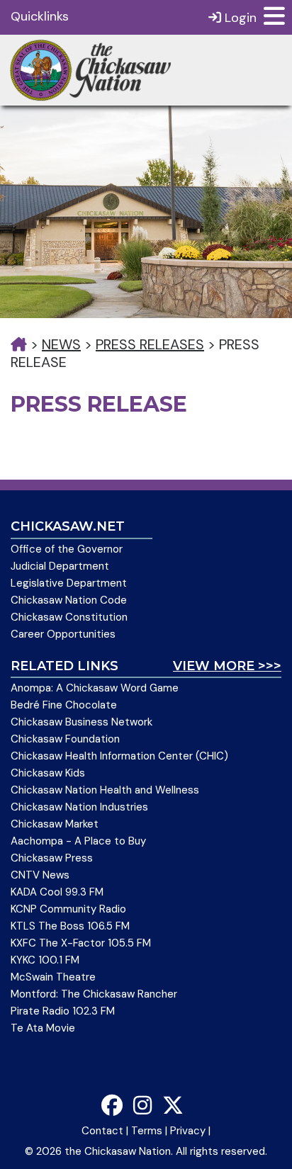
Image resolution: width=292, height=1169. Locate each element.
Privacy (188, 1131)
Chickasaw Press (52, 858)
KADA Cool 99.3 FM (57, 892)
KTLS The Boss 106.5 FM (70, 926)
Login (239, 17)
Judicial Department (60, 566)
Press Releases (150, 344)
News (61, 344)
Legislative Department (69, 583)
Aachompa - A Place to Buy (78, 841)
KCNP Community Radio (68, 909)
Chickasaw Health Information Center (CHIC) (119, 756)
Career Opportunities (63, 634)
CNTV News (40, 875)
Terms (146, 1131)
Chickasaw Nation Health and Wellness (105, 790)
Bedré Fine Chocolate (64, 705)
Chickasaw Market (55, 824)
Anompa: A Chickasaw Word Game (95, 688)
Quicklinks (40, 16)
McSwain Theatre (53, 977)
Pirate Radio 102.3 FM (63, 1011)
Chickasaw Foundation (65, 739)
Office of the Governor (67, 549)
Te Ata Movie (43, 1028)
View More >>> (227, 666)
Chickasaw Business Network (81, 722)
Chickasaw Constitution (69, 617)
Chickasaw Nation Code (69, 600)
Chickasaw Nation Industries (79, 807)
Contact (102, 1131)
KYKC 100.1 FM (45, 960)
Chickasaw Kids (48, 773)
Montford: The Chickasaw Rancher (94, 994)
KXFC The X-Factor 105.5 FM (81, 943)
